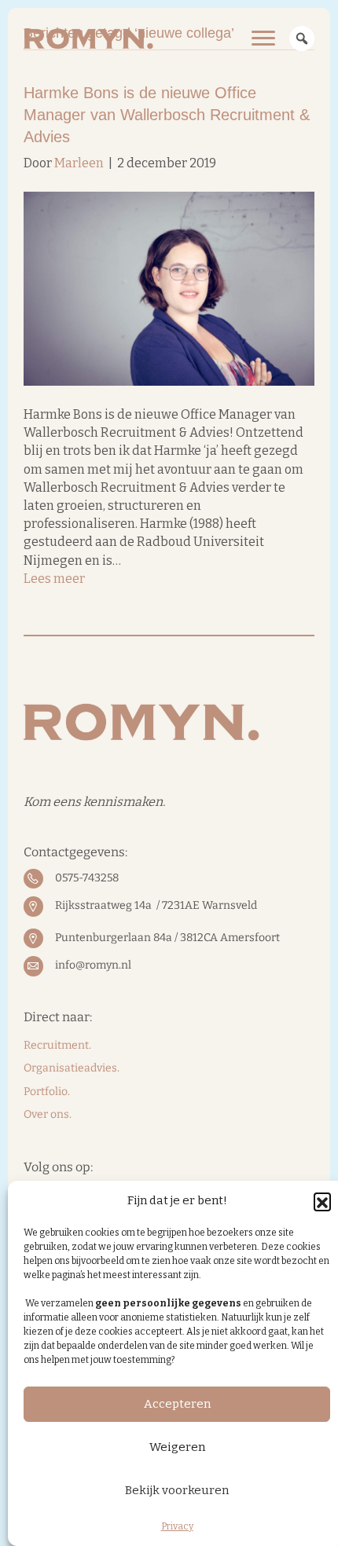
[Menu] (263, 38)
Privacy (177, 1526)
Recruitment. (57, 1045)
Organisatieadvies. (71, 1068)
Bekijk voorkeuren (177, 1490)
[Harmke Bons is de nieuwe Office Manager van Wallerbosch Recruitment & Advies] (169, 287)
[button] (322, 1201)
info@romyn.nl (93, 965)
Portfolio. (47, 1091)
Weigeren (177, 1447)
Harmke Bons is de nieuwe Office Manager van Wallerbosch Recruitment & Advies (167, 114)
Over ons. (48, 1114)
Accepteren (177, 1404)
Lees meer (54, 578)
